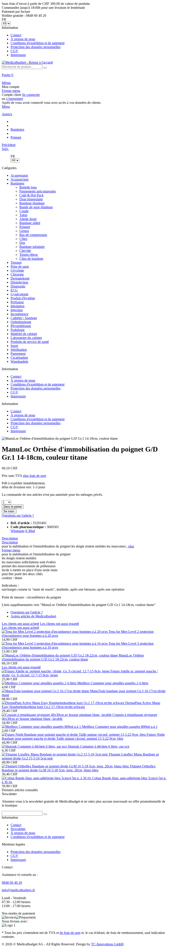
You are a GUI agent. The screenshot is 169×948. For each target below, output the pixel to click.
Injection (17, 310)
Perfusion (17, 302)
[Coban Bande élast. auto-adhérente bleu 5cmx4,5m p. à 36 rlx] (47, 778)
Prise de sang (20, 266)
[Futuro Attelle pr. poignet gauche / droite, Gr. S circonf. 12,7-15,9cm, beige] (56, 671)
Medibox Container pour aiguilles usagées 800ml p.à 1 (120, 726)
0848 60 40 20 (12, 882)
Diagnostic (18, 286)
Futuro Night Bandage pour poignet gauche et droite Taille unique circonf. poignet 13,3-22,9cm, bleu (83, 736)
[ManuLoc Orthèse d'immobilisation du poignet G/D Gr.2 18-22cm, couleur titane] (60, 655)
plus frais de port (34, 476)
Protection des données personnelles (36, 47)
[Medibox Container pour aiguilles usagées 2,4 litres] (39, 683)
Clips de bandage (31, 258)
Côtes (23, 239)
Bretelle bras (28, 187)
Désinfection (19, 282)
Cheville (25, 251)
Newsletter (18, 829)
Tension (16, 262)
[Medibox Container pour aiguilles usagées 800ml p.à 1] (42, 726)
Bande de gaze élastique (36, 207)
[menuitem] (84, 41)
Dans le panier (13, 506)
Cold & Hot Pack (31, 195)
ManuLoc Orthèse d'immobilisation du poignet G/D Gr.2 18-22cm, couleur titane (73, 657)
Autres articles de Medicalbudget (33, 616)
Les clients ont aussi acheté (20, 624)
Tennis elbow (28, 254)
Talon (23, 215)
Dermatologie (20, 278)
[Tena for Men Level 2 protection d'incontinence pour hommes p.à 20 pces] (55, 631)
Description (10, 538)
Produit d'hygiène (23, 298)
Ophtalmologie (21, 322)
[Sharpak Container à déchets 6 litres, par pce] (35, 746)
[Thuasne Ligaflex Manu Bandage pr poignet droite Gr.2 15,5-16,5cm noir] (55, 754)
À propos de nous (23, 39)
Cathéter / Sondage (24, 318)
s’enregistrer (14, 99)
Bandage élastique (32, 203)
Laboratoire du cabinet (26, 338)
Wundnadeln (19, 361)
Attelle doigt (28, 219)
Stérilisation (19, 349)
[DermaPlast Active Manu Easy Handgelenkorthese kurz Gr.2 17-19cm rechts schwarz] (63, 703)
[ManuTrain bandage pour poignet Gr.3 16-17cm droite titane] (46, 691)
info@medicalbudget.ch (18, 890)
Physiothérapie (21, 326)
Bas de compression (33, 235)
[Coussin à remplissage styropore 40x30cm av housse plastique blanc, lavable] (57, 715)
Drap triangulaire (31, 199)
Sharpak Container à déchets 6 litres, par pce (98, 746)
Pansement (18, 353)
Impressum (18, 55)
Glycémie (17, 270)
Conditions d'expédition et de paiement (37, 43)
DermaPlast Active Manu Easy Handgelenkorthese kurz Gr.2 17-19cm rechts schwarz (81, 705)
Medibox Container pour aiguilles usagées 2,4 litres (112, 683)
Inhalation (17, 306)
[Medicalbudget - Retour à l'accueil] (27, 62)
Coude (24, 211)
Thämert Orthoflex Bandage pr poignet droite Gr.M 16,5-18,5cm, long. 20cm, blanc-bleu (79, 768)
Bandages (17, 183)
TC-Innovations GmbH (107, 944)
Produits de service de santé (30, 342)
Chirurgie (17, 274)
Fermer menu (11, 91)
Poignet (24, 227)
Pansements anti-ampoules (37, 191)
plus (131, 546)
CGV (14, 51)
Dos (22, 243)
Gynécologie (19, 294)
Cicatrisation (19, 357)
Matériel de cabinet (24, 334)
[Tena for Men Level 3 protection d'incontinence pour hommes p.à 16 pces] (55, 643)
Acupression (19, 175)
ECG (14, 290)
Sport (14, 346)
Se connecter (31, 95)
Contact (16, 35)
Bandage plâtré (29, 223)
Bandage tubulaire (32, 247)
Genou (24, 231)
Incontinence (19, 314)
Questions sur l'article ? (18, 515)
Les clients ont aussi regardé (59, 624)
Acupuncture (20, 179)
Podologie (18, 330)
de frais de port (70, 933)
